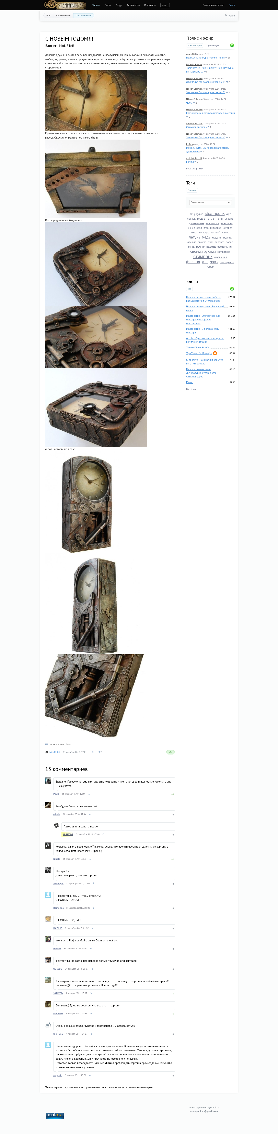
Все (48, 15)
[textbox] (210, 202)
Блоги (108, 5)
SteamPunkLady (194, 123)
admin (56, 814)
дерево (229, 218)
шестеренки (227, 262)
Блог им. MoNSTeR (59, 45)
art (191, 214)
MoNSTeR (54, 751)
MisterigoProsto (194, 64)
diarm (68, 744)
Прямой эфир (199, 38)
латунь (194, 237)
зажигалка (212, 223)
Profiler (57, 948)
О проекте (150, 5)
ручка (191, 246)
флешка (193, 261)
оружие (202, 242)
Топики (96, 5)
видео (201, 218)
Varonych (58, 883)
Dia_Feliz (58, 1013)
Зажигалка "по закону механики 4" (205, 137)
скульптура (223, 251)
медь (206, 237)
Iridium (189, 144)
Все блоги (191, 388)
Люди (119, 5)
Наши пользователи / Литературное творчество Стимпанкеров (201, 372)
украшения (220, 257)
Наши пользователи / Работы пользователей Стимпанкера (203, 298)
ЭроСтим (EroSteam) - (199, 353)
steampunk (215, 213)
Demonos (58, 907)
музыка (227, 237)
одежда (191, 242)
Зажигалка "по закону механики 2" (205, 81)
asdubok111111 (194, 158)
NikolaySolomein (194, 78)
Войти (232, 5)
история (227, 227)
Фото (205, 262)
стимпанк (202, 256)
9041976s (58, 993)
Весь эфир (191, 168)
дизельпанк (196, 223)
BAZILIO (57, 928)
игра (206, 227)
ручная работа (206, 246)
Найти (232, 15)
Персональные (83, 15)
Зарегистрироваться (213, 5)
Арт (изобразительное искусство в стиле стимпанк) (205, 339)
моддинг (217, 237)
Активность (133, 5)
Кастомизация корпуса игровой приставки (210, 113)
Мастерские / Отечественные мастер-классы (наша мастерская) (203, 319)
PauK (56, 793)
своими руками (203, 251)
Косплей (215, 232)
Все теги (192, 190)
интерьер (215, 227)
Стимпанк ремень (196, 127)
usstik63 (190, 53)
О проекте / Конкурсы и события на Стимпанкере (204, 361)
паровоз (219, 242)
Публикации (213, 45)
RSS (201, 168)
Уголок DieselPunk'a (197, 347)
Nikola (56, 858)
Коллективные (63, 15)
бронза (191, 218)
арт (228, 214)
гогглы (211, 218)
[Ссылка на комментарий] (89, 794)
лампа (225, 232)
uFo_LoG (58, 1033)
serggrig (57, 1075)
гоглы (220, 218)
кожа (194, 232)
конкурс (204, 232)
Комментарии (195, 45)
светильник (224, 246)
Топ (189, 288)
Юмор (210, 266)
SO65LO (57, 968)
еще (164, 5)
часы (214, 261)
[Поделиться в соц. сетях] (92, 752)
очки (210, 242)
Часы (189, 102)
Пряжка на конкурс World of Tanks (205, 57)
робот (229, 242)
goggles (198, 214)
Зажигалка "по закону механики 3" (205, 92)
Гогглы (190, 161)
